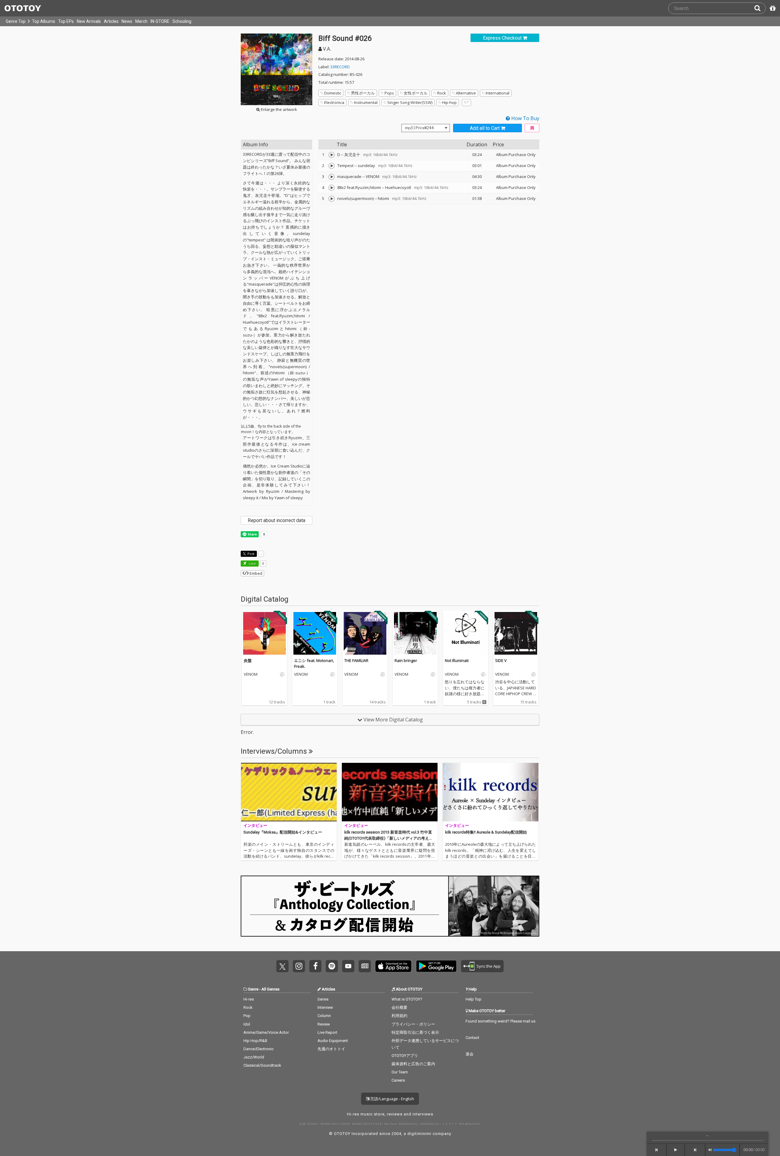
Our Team (400, 1072)
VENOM (372, 176)
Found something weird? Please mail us (500, 1021)
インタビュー (255, 825)
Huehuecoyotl (398, 187)
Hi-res (248, 999)
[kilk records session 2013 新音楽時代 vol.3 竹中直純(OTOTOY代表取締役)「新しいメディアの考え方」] (390, 792)
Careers (398, 1080)
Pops (389, 93)
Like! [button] (252, 563)
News (127, 21)
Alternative (466, 93)
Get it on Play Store (436, 966)
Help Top (473, 999)
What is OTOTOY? (407, 999)
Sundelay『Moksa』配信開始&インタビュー (282, 832)
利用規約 (399, 1015)
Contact (472, 1037)
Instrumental (366, 102)
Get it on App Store (393, 966)
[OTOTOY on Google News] (365, 966)
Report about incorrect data (276, 520)
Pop (246, 1015)
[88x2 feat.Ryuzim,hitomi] (331, 187)
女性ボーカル (415, 93)
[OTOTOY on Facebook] (315, 966)
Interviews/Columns (275, 751)
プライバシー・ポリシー (413, 1024)
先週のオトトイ (331, 1049)
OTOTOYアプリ (405, 1055)
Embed (255, 573)
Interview (325, 1007)
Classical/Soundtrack (262, 1065)
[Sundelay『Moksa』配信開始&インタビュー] (289, 792)
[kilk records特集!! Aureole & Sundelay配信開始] (490, 792)
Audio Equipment (332, 1040)
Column (324, 1015)
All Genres (270, 989)
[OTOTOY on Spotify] (332, 966)
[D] (331, 154)
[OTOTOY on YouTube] (348, 966)
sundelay (366, 165)
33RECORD (340, 66)
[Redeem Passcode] (771, 8)
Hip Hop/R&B (255, 1040)
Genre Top (16, 21)
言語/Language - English (391, 1098)
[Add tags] (466, 102)
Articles (111, 21)
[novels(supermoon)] (331, 198)
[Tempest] (331, 165)
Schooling (181, 21)
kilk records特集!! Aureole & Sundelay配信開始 (486, 832)
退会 (469, 1054)
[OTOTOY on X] (282, 966)
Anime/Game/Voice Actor (266, 1032)
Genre (253, 989)
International (497, 93)
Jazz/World (253, 1057)
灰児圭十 (352, 154)
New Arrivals (89, 21)
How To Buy (524, 118)
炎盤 (248, 660)
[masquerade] (331, 176)
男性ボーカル (363, 93)
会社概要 (399, 1007)
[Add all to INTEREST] (532, 128)
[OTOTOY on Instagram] (299, 966)
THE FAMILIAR (356, 660)
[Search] (759, 8)
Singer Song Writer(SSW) (409, 102)
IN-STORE (160, 21)
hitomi (383, 198)
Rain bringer (406, 660)
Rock (441, 93)
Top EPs (66, 21)
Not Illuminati (457, 660)
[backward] (657, 1150)
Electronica (334, 102)
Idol (246, 1024)
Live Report (327, 1032)
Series (322, 999)
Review (323, 1024)
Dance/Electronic (258, 1049)
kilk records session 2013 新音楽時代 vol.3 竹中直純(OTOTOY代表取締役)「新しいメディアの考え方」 (388, 838)
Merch (141, 21)
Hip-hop (449, 102)
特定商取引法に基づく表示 (415, 1032)
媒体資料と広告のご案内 (413, 1064)
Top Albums (43, 21)
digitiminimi (419, 1133)
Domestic (332, 93)
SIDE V (501, 660)
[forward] (695, 1150)
